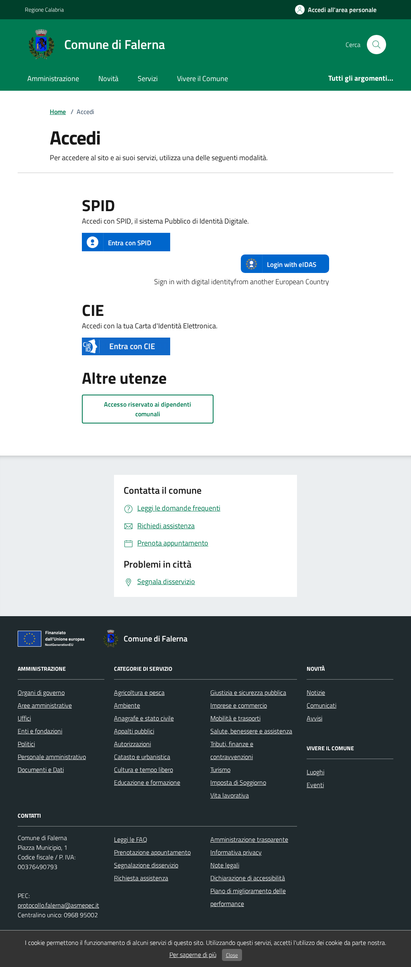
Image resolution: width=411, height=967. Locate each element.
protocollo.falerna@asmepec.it (58, 905)
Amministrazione (53, 78)
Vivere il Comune (202, 78)
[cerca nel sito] (376, 44)
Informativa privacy (236, 852)
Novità (108, 78)
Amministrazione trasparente (249, 839)
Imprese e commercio (238, 705)
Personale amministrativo (52, 756)
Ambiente (127, 705)
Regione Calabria (44, 9)
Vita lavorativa (229, 795)
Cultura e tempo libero (143, 769)
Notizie (316, 692)
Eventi (315, 785)
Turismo (220, 769)
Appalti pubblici (134, 731)
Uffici (24, 718)
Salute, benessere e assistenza (251, 731)
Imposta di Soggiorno (238, 782)
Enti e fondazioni (40, 731)
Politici (26, 744)
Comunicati (321, 705)
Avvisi (314, 718)
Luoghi (315, 772)
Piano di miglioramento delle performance (248, 897)
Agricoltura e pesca (139, 692)
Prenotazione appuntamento (152, 852)
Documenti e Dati (41, 769)
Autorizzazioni (132, 744)
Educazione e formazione (147, 782)
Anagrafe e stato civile (144, 718)
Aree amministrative (45, 705)
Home (58, 111)
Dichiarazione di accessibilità (247, 878)
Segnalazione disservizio (146, 865)
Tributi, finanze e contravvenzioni (231, 750)
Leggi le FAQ (130, 839)
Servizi (148, 78)
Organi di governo (41, 692)
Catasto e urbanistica (142, 756)
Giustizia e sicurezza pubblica (248, 692)
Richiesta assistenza (141, 878)
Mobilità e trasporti (235, 718)
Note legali (224, 865)
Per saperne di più (192, 954)
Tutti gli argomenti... (360, 78)
